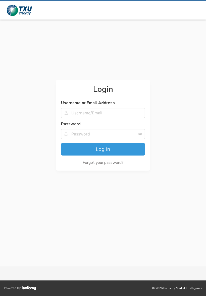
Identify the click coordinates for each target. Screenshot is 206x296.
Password (71, 124)
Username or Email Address (88, 103)
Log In (103, 149)
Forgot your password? (103, 162)
